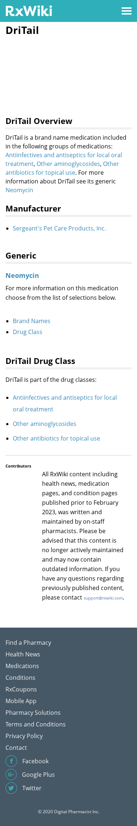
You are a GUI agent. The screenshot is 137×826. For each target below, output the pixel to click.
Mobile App (21, 701)
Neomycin (19, 190)
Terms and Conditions (35, 724)
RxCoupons (21, 689)
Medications (22, 666)
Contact (16, 748)
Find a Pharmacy (28, 643)
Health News (22, 654)
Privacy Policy (24, 736)
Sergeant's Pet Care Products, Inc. (59, 228)
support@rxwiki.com (103, 598)
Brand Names (31, 321)
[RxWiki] (28, 10)
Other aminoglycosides (68, 164)
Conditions (20, 678)
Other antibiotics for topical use (56, 438)
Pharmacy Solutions (33, 713)
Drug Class (27, 332)
